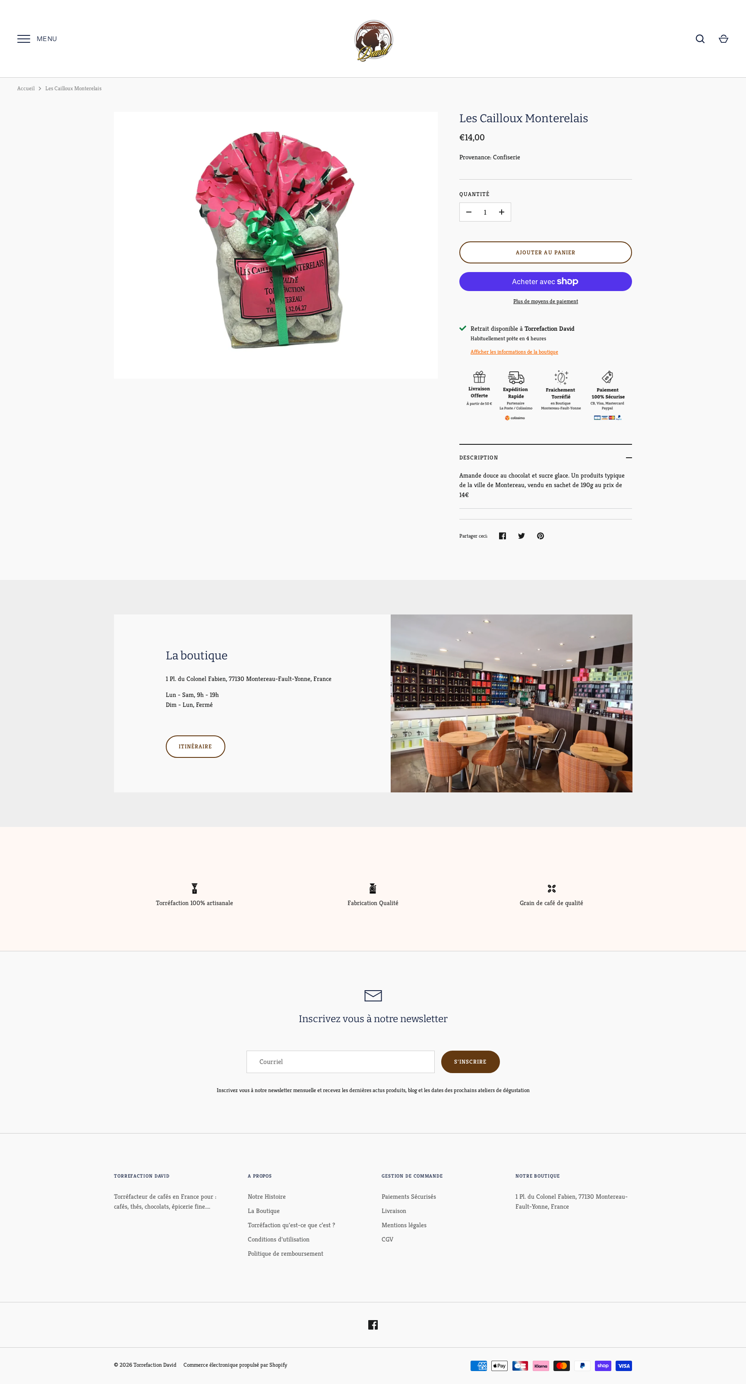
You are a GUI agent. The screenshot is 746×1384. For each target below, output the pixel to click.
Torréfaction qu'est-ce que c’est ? (291, 1225)
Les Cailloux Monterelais (73, 88)
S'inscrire (470, 1061)
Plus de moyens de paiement (545, 301)
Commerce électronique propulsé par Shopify (235, 1364)
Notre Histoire (267, 1196)
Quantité (474, 194)
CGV (387, 1239)
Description (479, 457)
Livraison (394, 1211)
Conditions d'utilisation (279, 1239)
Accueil (26, 88)
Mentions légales (404, 1225)
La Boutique (264, 1211)
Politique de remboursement (285, 1253)
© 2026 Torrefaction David (145, 1364)
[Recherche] (700, 38)
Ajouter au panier (545, 252)
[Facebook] (373, 1324)
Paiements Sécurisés (409, 1196)
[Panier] (723, 38)
